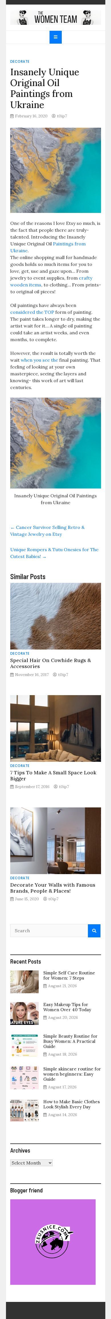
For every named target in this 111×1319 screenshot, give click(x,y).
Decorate (20, 61)
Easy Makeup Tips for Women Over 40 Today (67, 1007)
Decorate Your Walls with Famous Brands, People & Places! (52, 888)
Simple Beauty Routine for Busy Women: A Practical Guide (70, 1041)
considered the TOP (32, 312)
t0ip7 (62, 116)
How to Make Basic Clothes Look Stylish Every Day (71, 1104)
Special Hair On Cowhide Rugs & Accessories (50, 663)
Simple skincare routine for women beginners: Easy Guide (72, 1074)
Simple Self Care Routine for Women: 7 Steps (69, 975)
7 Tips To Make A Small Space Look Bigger (53, 775)
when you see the (39, 360)
